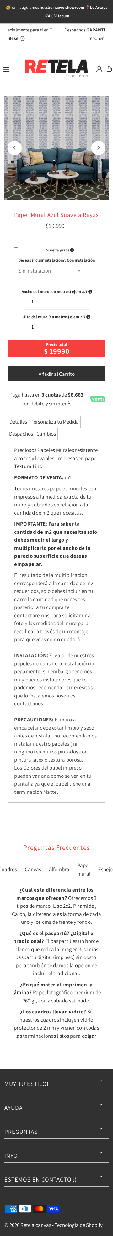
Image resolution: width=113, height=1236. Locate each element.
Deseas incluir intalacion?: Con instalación (56, 260)
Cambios (46, 433)
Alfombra (59, 869)
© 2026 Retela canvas (27, 1225)
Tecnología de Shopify (79, 1225)
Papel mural (83, 869)
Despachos (21, 433)
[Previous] (15, 148)
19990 (59, 351)
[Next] (98, 148)
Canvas (33, 869)
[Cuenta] (99, 69)
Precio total (56, 344)
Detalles (18, 421)
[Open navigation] (10, 68)
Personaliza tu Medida (54, 421)
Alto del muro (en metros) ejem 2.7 (61, 317)
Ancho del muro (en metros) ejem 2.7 (60, 292)
